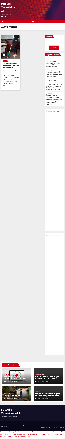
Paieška (49, 37)
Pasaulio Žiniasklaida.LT (8, 7)
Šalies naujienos (40, 374)
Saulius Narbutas (11, 434)
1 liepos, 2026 (40, 381)
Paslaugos (61, 427)
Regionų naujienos (12, 436)
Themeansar (4, 426)
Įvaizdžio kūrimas (22, 434)
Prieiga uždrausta (51, 80)
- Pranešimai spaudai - (52, 434)
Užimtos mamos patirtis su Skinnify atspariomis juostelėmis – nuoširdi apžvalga (11, 68)
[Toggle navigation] (33, 21)
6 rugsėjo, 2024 (9, 70)
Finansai (6, 374)
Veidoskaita (31, 434)
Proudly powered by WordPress (8, 425)
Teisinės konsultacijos (24, 432)
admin (16, 381)
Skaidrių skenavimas (38, 432)
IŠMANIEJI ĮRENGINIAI (47, 427)
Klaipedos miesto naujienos (52, 432)
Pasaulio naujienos (8, 393)
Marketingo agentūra (11, 432)
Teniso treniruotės (41, 434)
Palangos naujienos (24, 436)
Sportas (5, 61)
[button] (62, 21)
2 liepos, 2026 (9, 381)
